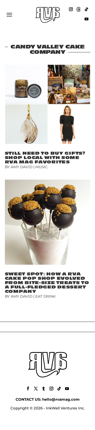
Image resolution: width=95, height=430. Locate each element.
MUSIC (41, 167)
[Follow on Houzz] (79, 9)
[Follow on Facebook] (28, 388)
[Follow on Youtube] (86, 19)
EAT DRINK (45, 296)
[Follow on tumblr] (44, 388)
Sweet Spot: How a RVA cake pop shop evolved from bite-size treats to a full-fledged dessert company (47, 282)
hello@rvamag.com (61, 399)
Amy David (21, 167)
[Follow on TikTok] (86, 9)
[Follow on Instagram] (71, 9)
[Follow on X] (36, 388)
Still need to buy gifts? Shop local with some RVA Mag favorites (45, 158)
